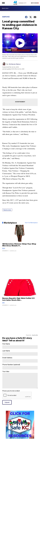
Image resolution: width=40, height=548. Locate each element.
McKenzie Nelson (15, 64)
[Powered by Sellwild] (35, 335)
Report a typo (7, 210)
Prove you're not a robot (11, 391)
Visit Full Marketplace (31, 222)
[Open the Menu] (3, 2)
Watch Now (34, 3)
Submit (7, 402)
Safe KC (6, 17)
